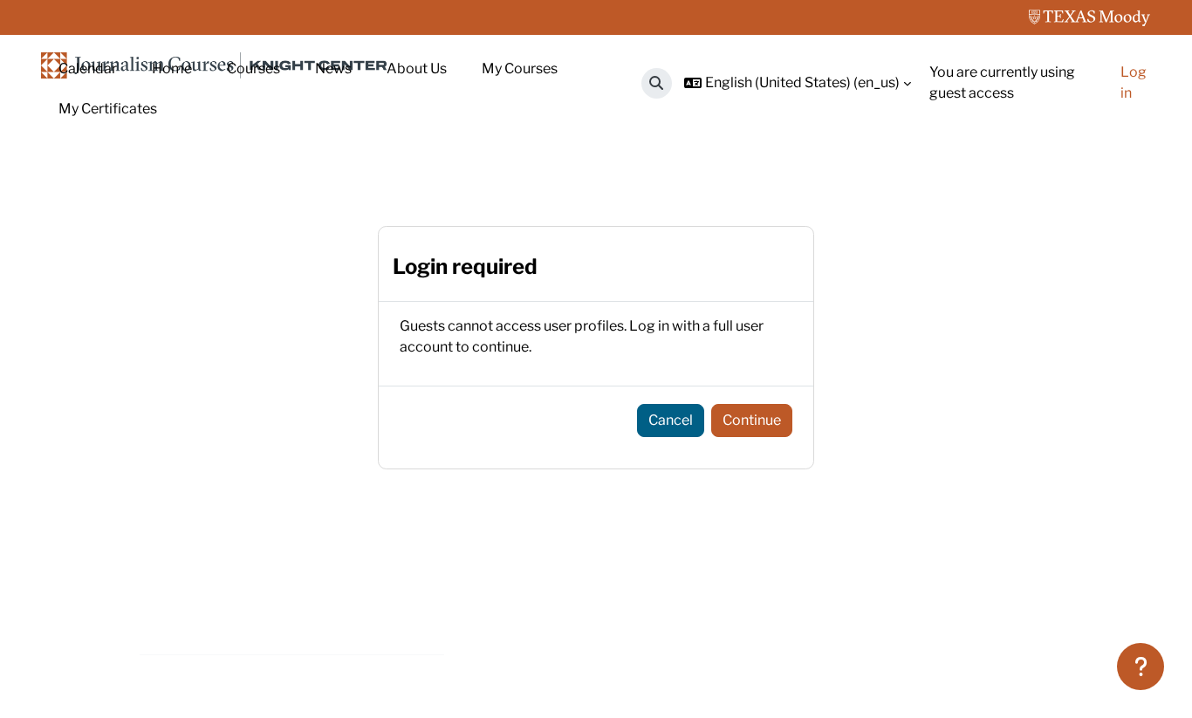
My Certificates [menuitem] (107, 108)
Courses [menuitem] (253, 68)
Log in (1133, 82)
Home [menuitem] (172, 68)
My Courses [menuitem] (520, 68)
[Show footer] (1140, 666)
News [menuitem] (333, 68)
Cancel (670, 420)
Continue (752, 420)
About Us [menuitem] (417, 68)
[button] (656, 83)
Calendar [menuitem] (87, 68)
